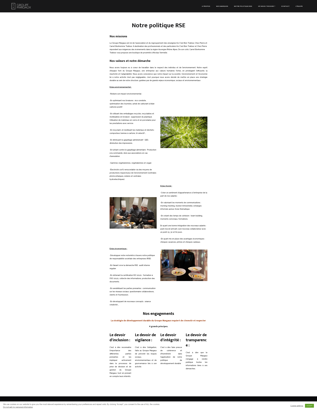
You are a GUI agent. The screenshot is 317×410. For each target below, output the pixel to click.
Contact (285, 6)
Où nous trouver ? (266, 6)
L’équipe (299, 6)
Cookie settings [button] (296, 406)
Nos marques (222, 6)
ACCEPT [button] (309, 406)
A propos (206, 6)
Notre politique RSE (243, 6)
